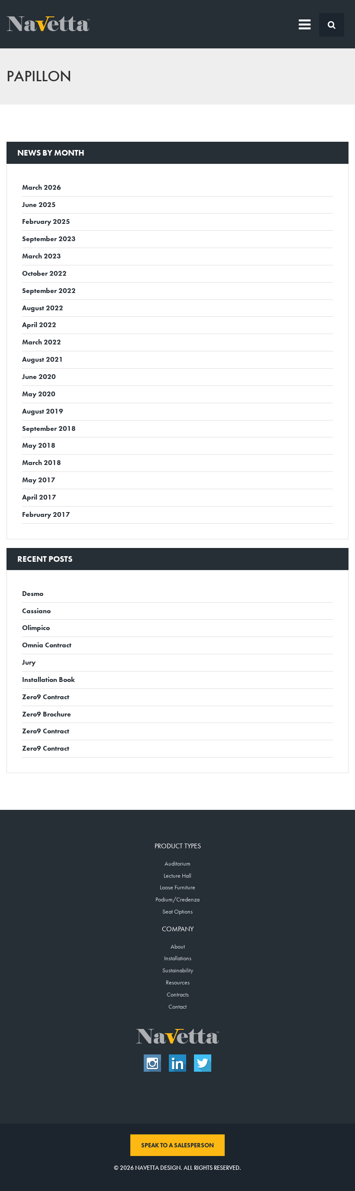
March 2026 (41, 187)
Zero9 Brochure (46, 714)
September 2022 (49, 290)
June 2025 (39, 204)
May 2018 (38, 445)
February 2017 (46, 514)
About (178, 946)
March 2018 (41, 462)
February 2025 (46, 221)
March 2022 (41, 342)
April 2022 (39, 324)
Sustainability (177, 970)
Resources (178, 982)
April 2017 (39, 497)
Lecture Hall (177, 875)
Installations (177, 958)
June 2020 (39, 376)
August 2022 (42, 307)
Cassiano (36, 610)
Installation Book (48, 679)
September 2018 (49, 428)
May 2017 (38, 479)
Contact (177, 1006)
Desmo (32, 593)
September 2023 (49, 238)
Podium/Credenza (177, 899)
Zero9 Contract (45, 696)
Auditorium (177, 863)
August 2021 (42, 359)
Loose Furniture (177, 887)
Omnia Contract (46, 645)
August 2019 (42, 411)
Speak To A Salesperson (177, 1145)
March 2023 (41, 256)
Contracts (178, 994)
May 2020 (38, 393)
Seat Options (177, 911)
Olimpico (36, 627)
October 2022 (44, 273)
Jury (29, 662)
